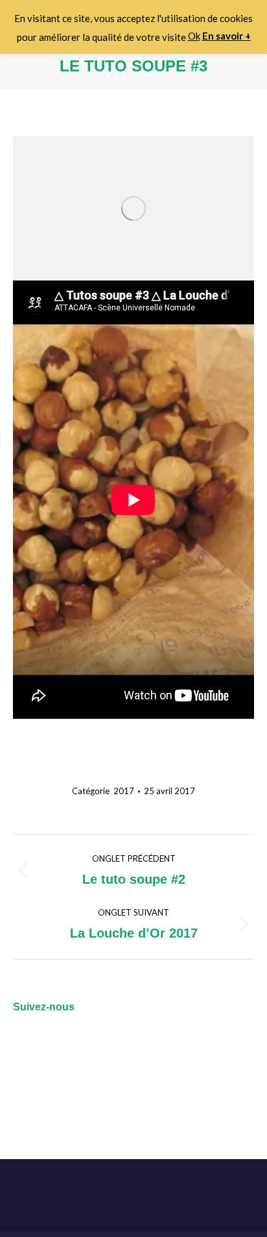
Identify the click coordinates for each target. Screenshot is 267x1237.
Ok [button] (194, 36)
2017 (123, 791)
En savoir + (226, 36)
